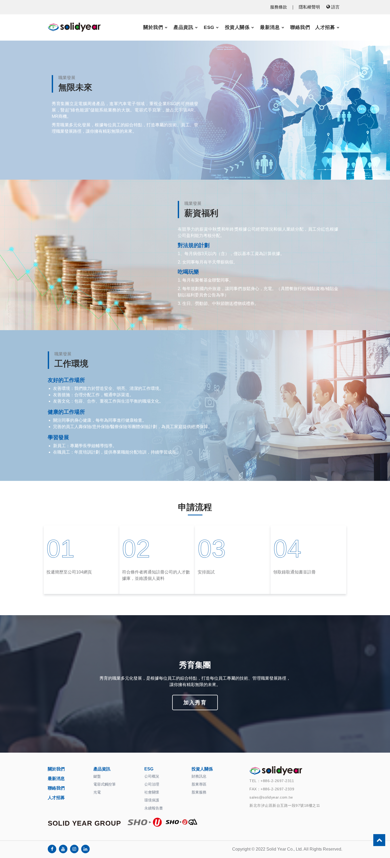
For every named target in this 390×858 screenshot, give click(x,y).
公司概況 (151, 776)
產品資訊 (183, 27)
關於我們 (153, 27)
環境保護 (151, 800)
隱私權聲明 (309, 7)
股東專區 (199, 784)
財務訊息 (199, 776)
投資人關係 (237, 27)
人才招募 (325, 27)
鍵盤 (97, 776)
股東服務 (199, 792)
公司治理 (151, 784)
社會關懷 (151, 792)
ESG (209, 27)
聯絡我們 (300, 27)
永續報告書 (153, 808)
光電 (97, 792)
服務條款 (278, 7)
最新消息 (270, 27)
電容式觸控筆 (104, 784)
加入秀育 (195, 702)
